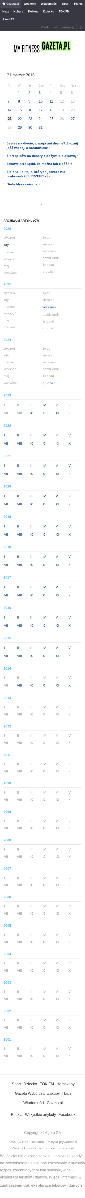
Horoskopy (65, 1084)
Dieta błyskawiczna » (23, 184)
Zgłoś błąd (66, 1148)
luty (6, 245)
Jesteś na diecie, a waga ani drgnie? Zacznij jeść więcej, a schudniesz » (42, 145)
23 (30, 119)
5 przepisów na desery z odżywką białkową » (43, 156)
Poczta (45, 27)
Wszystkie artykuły (40, 1115)
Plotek (78, 3)
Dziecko (48, 11)
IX (31, 413)
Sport (65, 3)
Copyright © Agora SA (42, 1133)
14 (9, 110)
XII (70, 443)
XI (57, 413)
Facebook (67, 1115)
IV (44, 405)
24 (40, 119)
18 (51, 110)
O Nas (23, 1142)
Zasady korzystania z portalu (33, 1148)
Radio (55, 27)
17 (40, 110)
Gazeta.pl (12, 3)
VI (70, 435)
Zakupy (53, 1093)
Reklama (37, 1142)
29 (20, 127)
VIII (19, 443)
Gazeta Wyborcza (30, 1093)
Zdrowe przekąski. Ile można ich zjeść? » (39, 164)
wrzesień (49, 307)
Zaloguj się (68, 27)
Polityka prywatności (62, 1142)
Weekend (30, 3)
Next (5, 11)
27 (73, 119)
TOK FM (64, 11)
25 (51, 119)
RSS (12, 1142)
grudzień (48, 383)
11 (51, 101)
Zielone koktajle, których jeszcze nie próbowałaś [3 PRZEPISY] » (36, 174)
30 (30, 127)
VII (6, 443)
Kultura (18, 11)
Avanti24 (8, 19)
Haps (66, 1093)
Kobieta (33, 11)
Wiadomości (49, 3)
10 (40, 101)
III (31, 435)
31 (40, 127)
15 (20, 110)
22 (20, 119)
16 (30, 110)
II (18, 435)
